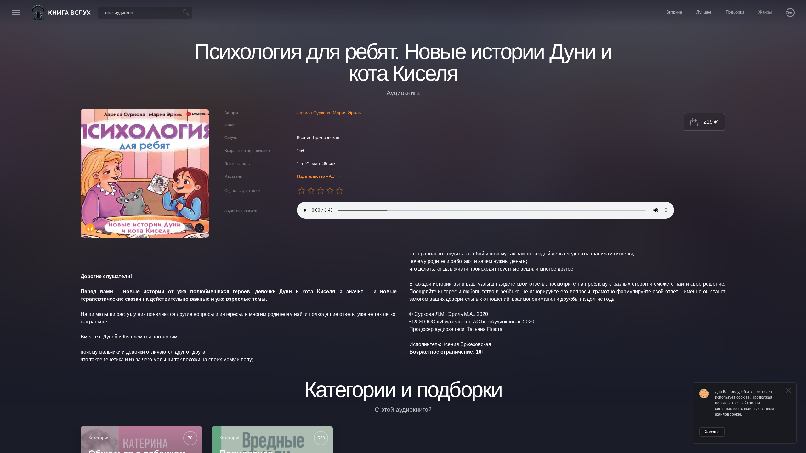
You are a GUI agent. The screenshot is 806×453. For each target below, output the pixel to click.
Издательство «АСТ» (318, 176)
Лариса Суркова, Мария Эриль (329, 112)
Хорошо (712, 431)
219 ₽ (710, 122)
